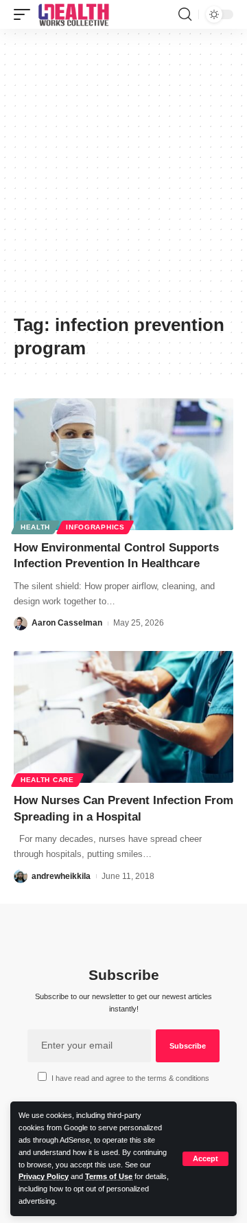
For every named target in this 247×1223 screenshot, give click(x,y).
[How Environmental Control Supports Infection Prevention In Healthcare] (123, 464)
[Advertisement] (123, 176)
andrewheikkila (61, 876)
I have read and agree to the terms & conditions (130, 1078)
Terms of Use (108, 1176)
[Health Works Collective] (73, 14)
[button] (205, 1159)
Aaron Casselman (67, 623)
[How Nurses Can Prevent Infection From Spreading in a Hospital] (123, 717)
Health (35, 527)
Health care (47, 780)
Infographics (95, 527)
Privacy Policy (44, 1176)
